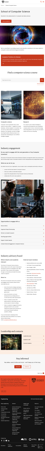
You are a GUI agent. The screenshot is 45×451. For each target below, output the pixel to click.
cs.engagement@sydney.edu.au (10, 319)
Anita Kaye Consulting (36, 273)
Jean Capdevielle (30, 283)
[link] (2, 5)
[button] (41, 2)
